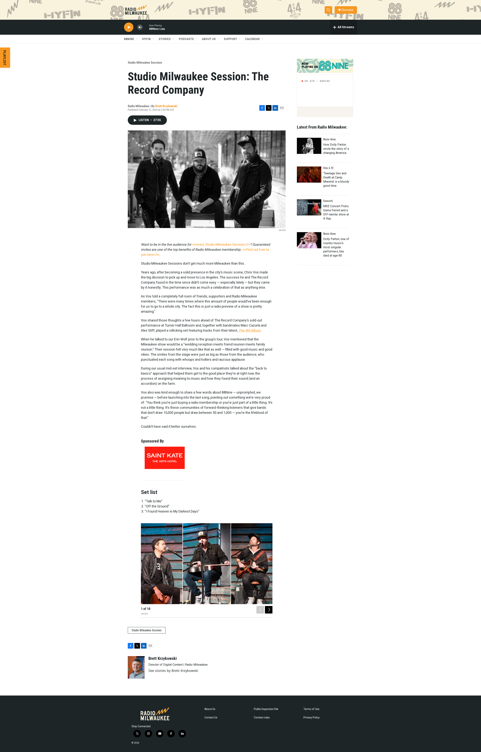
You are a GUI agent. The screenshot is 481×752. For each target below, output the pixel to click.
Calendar (252, 39)
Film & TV (328, 168)
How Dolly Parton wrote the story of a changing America (336, 149)
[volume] (140, 27)
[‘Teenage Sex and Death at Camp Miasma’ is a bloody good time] (309, 174)
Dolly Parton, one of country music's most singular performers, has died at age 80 (336, 247)
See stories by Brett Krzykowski (173, 670)
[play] (129, 27)
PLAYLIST (4, 57)
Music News (329, 139)
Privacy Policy (311, 717)
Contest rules (262, 717)
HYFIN (146, 39)
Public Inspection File (266, 709)
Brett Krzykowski (166, 106)
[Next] (268, 609)
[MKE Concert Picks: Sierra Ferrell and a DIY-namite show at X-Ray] (309, 207)
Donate (347, 10)
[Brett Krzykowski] (136, 667)
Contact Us (210, 717)
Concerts (328, 201)
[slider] (146, 27)
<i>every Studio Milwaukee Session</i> (221, 244)
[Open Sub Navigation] (136, 39)
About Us (209, 709)
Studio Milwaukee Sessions (145, 62)
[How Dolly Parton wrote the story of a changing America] (309, 146)
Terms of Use (311, 709)
